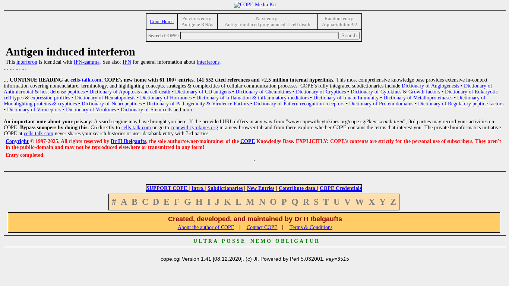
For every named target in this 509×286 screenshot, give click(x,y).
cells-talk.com (85, 80)
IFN (127, 62)
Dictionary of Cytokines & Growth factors (395, 92)
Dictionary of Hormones (166, 98)
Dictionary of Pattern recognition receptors (299, 104)
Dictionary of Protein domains (381, 104)
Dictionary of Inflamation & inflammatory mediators (252, 98)
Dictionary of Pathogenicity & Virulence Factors (197, 104)
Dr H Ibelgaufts (128, 141)
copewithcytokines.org (194, 127)
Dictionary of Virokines (91, 109)
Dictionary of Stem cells (146, 109)
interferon (26, 62)
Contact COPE (262, 227)
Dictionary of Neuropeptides (112, 104)
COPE (247, 141)
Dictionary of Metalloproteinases (417, 98)
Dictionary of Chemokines (263, 92)
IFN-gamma (86, 62)
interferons (208, 62)
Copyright (17, 141)
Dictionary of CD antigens (203, 92)
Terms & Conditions (311, 227)
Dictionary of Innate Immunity (346, 98)
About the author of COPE (206, 227)
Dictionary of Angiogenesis (430, 86)
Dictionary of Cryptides (321, 92)
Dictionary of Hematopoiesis (105, 98)
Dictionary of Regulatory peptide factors (460, 104)
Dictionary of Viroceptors (34, 109)
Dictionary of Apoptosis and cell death (129, 92)
